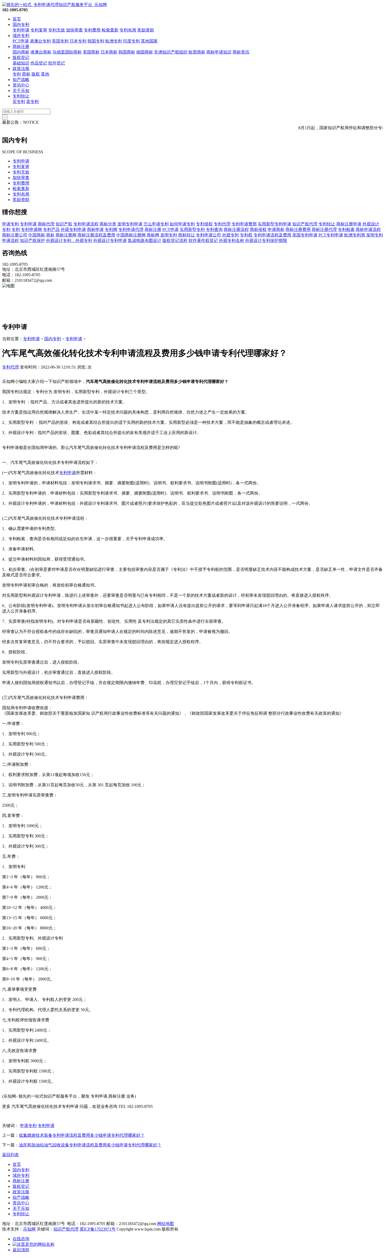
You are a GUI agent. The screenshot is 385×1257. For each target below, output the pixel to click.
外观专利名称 (231, 240)
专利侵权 (204, 224)
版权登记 (21, 57)
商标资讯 (241, 52)
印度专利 (131, 41)
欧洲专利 (113, 41)
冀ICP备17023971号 (98, 1229)
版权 (35, 74)
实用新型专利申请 (274, 224)
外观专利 (230, 235)
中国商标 (36, 235)
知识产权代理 (304, 224)
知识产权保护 (32, 240)
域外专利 (21, 35)
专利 (17, 74)
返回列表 (10, 1154)
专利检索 (346, 229)
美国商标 (91, 52)
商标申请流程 (368, 229)
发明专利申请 (129, 224)
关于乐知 (21, 90)
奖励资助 (145, 30)
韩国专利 (95, 41)
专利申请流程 (85, 224)
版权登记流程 (175, 240)
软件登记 (56, 63)
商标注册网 (66, 235)
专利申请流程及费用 (272, 235)
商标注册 (21, 46)
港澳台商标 (40, 52)
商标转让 (186, 235)
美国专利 (60, 41)
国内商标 (21, 52)
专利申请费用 (244, 224)
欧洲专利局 (354, 235)
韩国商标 (126, 52)
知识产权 (64, 224)
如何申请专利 (182, 224)
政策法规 (21, 68)
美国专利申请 (304, 235)
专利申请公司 (208, 235)
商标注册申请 (348, 224)
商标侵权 (258, 229)
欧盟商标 (197, 52)
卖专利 (32, 101)
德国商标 (144, 52)
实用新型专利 (192, 229)
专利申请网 (31, 229)
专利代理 (222, 224)
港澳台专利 (40, 41)
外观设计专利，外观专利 (69, 240)
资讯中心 (21, 85)
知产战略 (21, 79)
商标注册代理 (324, 229)
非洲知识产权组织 (171, 52)
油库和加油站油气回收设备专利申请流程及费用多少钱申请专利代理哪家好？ (90, 1145)
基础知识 (21, 63)
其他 (45, 74)
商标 (26, 74)
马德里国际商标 (67, 52)
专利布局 (127, 30)
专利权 (246, 235)
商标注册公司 (14, 235)
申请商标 (276, 229)
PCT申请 (21, 41)
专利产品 (51, 229)
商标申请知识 (219, 52)
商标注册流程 (236, 229)
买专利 (19, 101)
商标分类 (108, 224)
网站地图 (165, 1223)
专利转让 (21, 96)
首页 (17, 19)
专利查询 (214, 229)
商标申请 (95, 229)
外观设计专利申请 (110, 240)
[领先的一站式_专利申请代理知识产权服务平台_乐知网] (54, 4)
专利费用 (92, 30)
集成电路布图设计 (144, 240)
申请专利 (10, 224)
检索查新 (110, 30)
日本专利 (78, 41)
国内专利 (21, 24)
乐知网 (29, 1229)
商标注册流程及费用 (96, 235)
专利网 (111, 229)
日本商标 (109, 52)
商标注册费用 (298, 229)
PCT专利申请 (330, 235)
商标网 (153, 235)
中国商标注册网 (131, 235)
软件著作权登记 (203, 240)
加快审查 (74, 30)
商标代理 (46, 224)
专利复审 (38, 30)
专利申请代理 (131, 229)
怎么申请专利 (156, 224)
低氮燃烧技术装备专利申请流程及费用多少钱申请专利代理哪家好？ (82, 1135)
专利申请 (21, 30)
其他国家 (149, 41)
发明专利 (168, 235)
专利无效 (56, 30)
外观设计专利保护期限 (266, 240)
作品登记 (38, 63)
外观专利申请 (73, 229)
